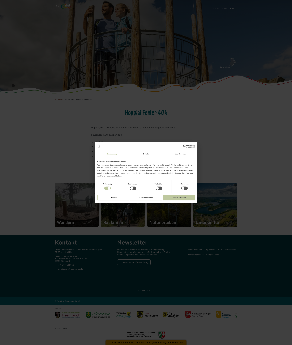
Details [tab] (146, 154)
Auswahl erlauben (146, 198)
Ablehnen (113, 198)
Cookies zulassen (179, 198)
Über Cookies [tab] (180, 154)
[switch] (133, 188)
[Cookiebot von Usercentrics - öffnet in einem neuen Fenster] (185, 146)
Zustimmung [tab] (112, 154)
